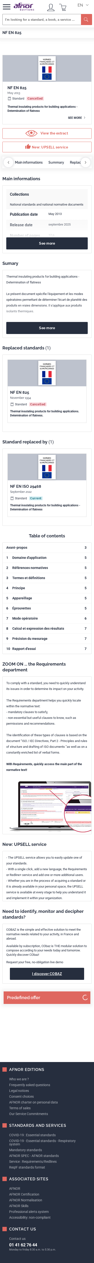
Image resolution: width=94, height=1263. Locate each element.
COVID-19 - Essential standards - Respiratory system (42, 1142)
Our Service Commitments (28, 1114)
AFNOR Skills (18, 1206)
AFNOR (14, 1188)
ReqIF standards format (27, 1167)
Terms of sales (20, 1108)
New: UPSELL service (46, 146)
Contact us (17, 1239)
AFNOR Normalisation (25, 1200)
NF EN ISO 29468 (25, 486)
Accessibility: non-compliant (30, 1217)
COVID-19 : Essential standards (32, 1135)
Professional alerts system (29, 1212)
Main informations (29, 162)
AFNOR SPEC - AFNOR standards (34, 1156)
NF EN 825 (19, 392)
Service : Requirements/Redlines (33, 1161)
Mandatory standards (25, 1150)
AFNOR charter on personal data (33, 1102)
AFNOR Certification (24, 1194)
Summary (56, 162)
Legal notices (19, 1091)
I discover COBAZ (47, 974)
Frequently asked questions (29, 1085)
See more (75, 118)
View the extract (54, 133)
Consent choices (21, 1096)
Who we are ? (19, 1079)
